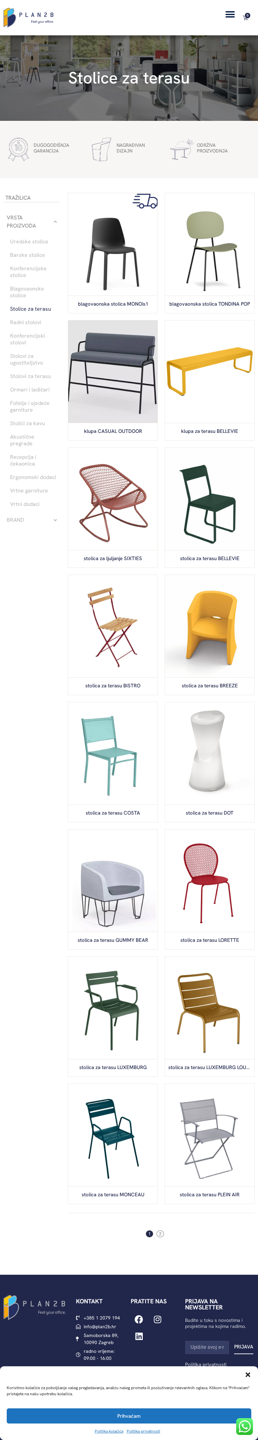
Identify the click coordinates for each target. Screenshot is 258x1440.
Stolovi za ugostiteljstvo (26, 359)
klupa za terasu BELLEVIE (209, 431)
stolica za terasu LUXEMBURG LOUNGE (212, 1067)
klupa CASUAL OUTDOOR (113, 431)
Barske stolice (27, 255)
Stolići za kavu (27, 423)
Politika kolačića (109, 1431)
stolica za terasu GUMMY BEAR (113, 940)
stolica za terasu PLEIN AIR (210, 1194)
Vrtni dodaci (25, 504)
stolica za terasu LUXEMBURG (113, 1067)
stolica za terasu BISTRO (112, 685)
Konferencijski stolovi (27, 339)
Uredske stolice (29, 241)
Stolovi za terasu (30, 376)
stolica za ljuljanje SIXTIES (113, 558)
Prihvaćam (129, 1416)
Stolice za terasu (129, 78)
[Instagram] (157, 1319)
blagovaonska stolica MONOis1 (113, 304)
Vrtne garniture (29, 490)
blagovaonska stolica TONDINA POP (209, 304)
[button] (248, 1374)
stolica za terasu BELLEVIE (210, 558)
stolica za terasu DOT (209, 813)
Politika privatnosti (143, 1431)
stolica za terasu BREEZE (210, 685)
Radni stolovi (25, 322)
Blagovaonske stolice (27, 292)
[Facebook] (139, 1319)
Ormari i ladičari (30, 389)
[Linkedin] (139, 1336)
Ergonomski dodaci (33, 477)
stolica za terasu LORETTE (209, 940)
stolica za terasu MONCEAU (113, 1194)
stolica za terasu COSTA (113, 813)
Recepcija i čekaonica (23, 460)
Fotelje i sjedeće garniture (30, 406)
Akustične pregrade (22, 440)
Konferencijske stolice (28, 272)
